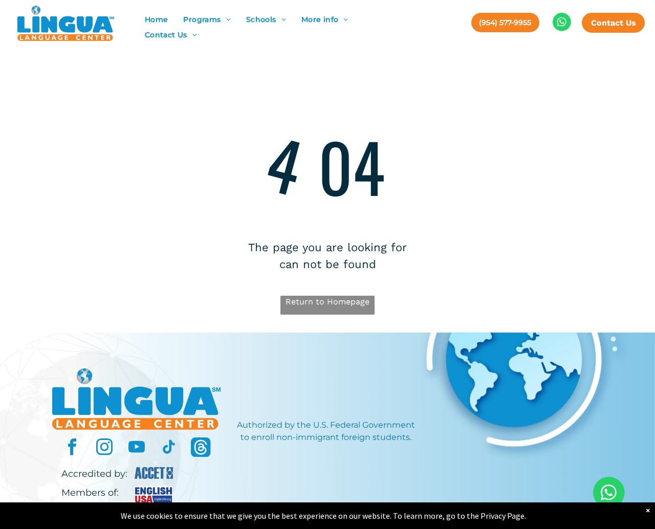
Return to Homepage (327, 301)
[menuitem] (156, 20)
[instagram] (104, 448)
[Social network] (201, 448)
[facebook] (72, 448)
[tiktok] (169, 448)
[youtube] (136, 448)
